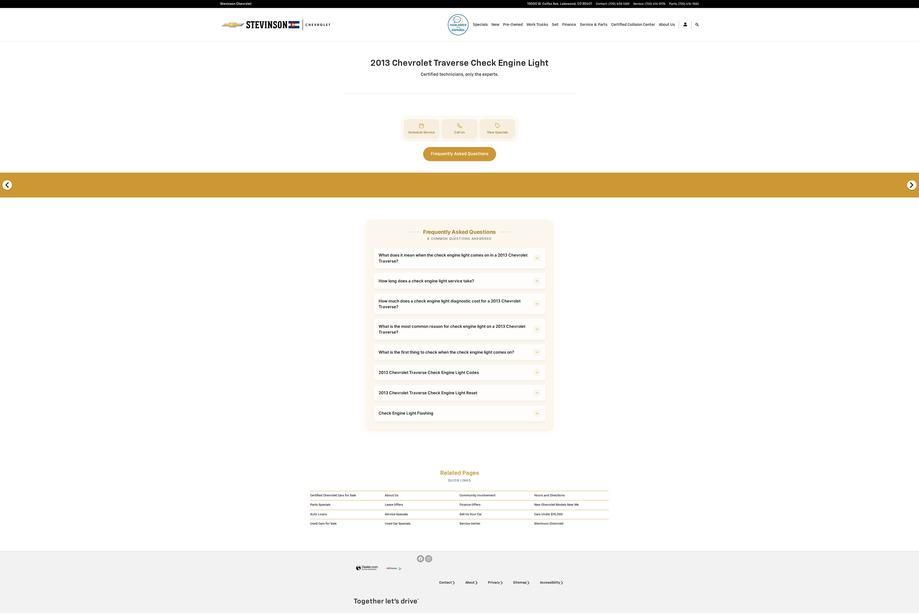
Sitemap (520, 582)
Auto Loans (318, 514)
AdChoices (392, 568)
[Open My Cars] (683, 25)
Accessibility (550, 582)
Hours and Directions (549, 495)
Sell (555, 25)
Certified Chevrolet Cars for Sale (333, 495)
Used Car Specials (397, 523)
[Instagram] (428, 558)
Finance (569, 25)
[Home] (232, 24)
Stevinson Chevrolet (548, 523)
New (495, 25)
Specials (480, 25)
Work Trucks (537, 25)
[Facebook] (420, 558)
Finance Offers (470, 504)
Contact (445, 582)
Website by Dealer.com (367, 568)
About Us (667, 25)
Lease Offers (394, 504)
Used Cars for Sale (323, 523)
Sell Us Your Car (471, 514)
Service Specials (396, 514)
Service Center (470, 523)
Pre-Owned (513, 25)
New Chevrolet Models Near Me (556, 504)
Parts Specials (320, 504)
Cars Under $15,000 (548, 514)
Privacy (494, 582)
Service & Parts (593, 25)
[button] (421, 129)
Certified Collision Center (633, 25)
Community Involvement (477, 495)
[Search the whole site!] (697, 25)
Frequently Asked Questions (459, 154)
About (470, 582)
